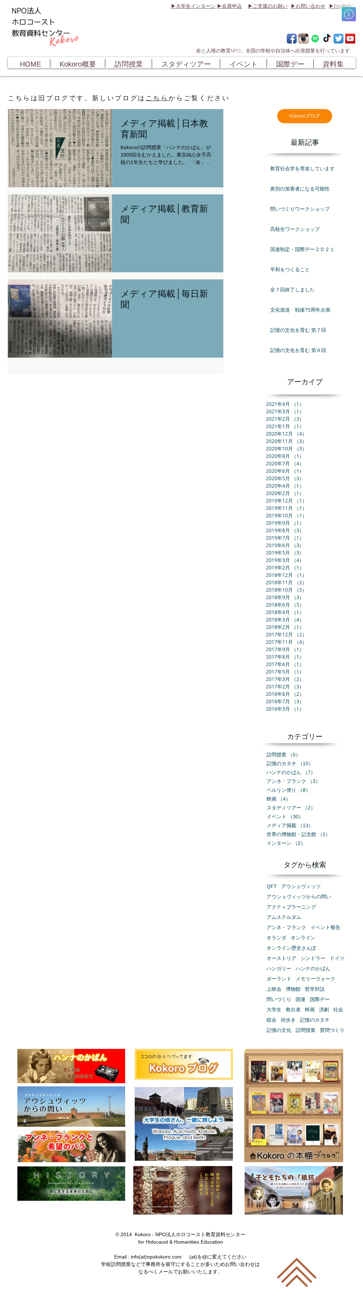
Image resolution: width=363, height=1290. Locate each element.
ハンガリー (279, 968)
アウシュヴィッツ (301, 886)
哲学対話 (315, 989)
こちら (157, 98)
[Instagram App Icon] (303, 39)
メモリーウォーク (315, 979)
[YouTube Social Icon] (350, 39)
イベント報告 (325, 927)
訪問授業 (305, 1030)
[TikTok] (327, 39)
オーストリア (281, 958)
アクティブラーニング (291, 907)
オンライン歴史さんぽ (291, 948)
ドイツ (337, 958)
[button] (349, 14)
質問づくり (332, 1030)
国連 (301, 999)
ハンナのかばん (313, 968)
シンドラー (313, 958)
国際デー (320, 999)
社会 (338, 1009)
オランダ (276, 937)
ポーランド (279, 979)
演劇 (324, 1009)
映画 (310, 1009)
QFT (272, 886)
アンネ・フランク (286, 927)
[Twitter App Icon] (339, 39)
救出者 (293, 1009)
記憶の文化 (279, 1030)
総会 (272, 1020)
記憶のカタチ (315, 1020)
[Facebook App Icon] (292, 39)
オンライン (303, 937)
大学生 (274, 1009)
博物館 (293, 989)
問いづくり (279, 999)
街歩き (288, 1020)
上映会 (274, 989)
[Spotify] (315, 39)
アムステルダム (284, 917)
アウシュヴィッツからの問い (299, 896)
